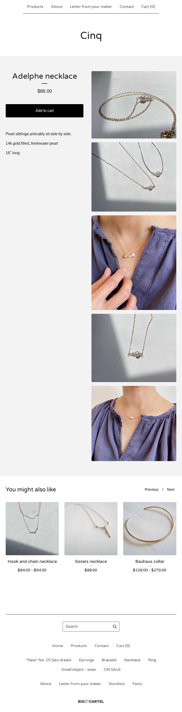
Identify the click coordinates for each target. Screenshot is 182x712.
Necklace (132, 660)
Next (170, 489)
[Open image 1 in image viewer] (133, 105)
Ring (152, 660)
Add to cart (45, 111)
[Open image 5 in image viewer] (133, 423)
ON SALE (112, 669)
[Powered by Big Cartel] (91, 701)
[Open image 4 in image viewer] (133, 348)
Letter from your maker (91, 6)
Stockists (117, 683)
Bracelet (109, 660)
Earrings (86, 660)
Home (57, 645)
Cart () (148, 6)
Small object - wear (79, 669)
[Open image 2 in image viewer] (133, 177)
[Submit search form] (115, 626)
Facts (137, 683)
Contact (127, 6)
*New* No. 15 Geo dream (48, 660)
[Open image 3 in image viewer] (133, 262)
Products (35, 6)
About (56, 6)
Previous (152, 489)
